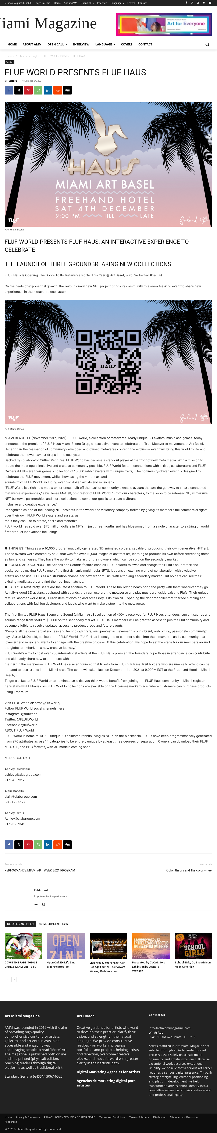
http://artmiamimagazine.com (50, 896)
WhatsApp (156, 1032)
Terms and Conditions (112, 1117)
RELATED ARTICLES (20, 924)
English (36, 56)
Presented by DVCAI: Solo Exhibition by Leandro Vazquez (148, 967)
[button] (207, 44)
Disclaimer (159, 1117)
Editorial (13, 80)
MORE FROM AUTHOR (53, 924)
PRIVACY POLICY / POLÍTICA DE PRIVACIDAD (69, 1117)
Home (8, 56)
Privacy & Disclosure (28, 1117)
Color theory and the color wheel (189, 870)
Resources (11, 1121)
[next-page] (14, 979)
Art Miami (22, 56)
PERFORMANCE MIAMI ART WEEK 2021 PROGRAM (40, 870)
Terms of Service (139, 1117)
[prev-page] (7, 979)
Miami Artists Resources (184, 1117)
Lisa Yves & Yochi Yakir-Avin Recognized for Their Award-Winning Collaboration (108, 967)
